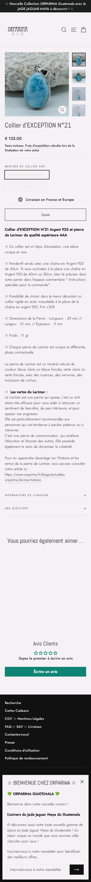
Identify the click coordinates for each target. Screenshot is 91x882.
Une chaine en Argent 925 (26, 174)
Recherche (13, 702)
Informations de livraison (26, 495)
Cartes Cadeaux (17, 710)
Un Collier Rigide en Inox (25, 186)
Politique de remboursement (26, 758)
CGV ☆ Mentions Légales (24, 718)
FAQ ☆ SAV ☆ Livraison (23, 726)
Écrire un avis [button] (45, 671)
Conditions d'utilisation (22, 750)
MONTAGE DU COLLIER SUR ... (27, 166)
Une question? (17, 508)
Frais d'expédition (37, 145)
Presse (10, 742)
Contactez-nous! (17, 734)
